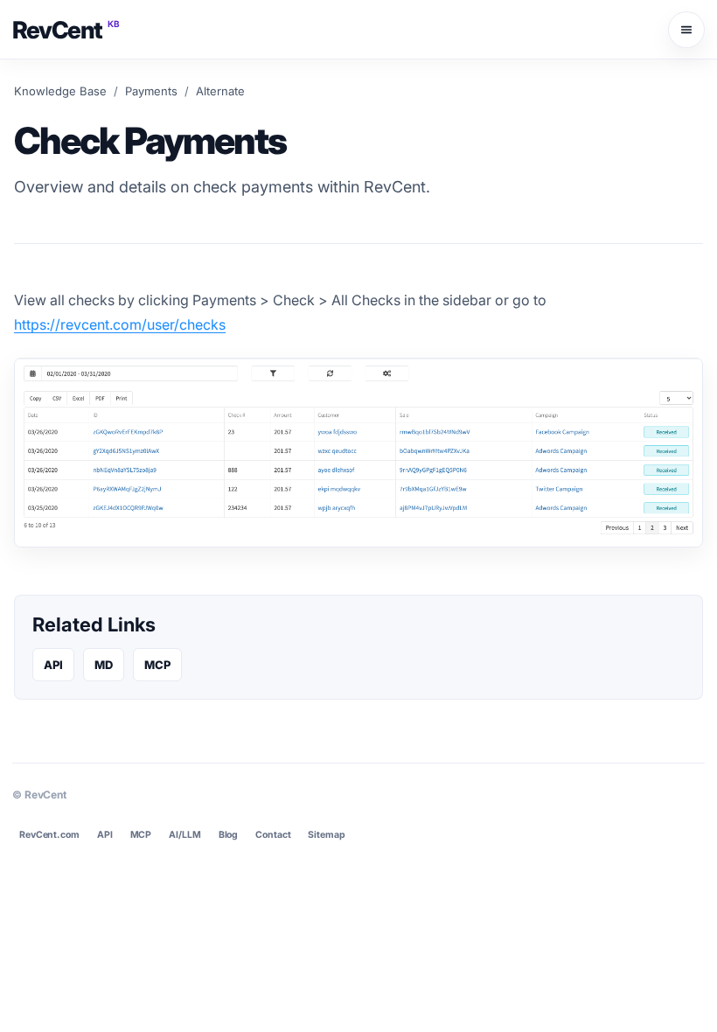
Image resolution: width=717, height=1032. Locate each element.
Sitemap (326, 834)
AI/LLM (184, 834)
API (53, 665)
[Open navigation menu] (686, 29)
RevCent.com (49, 834)
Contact (272, 834)
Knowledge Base (60, 91)
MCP (157, 665)
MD (103, 665)
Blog (229, 834)
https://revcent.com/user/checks (120, 324)
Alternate (220, 91)
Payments (151, 91)
